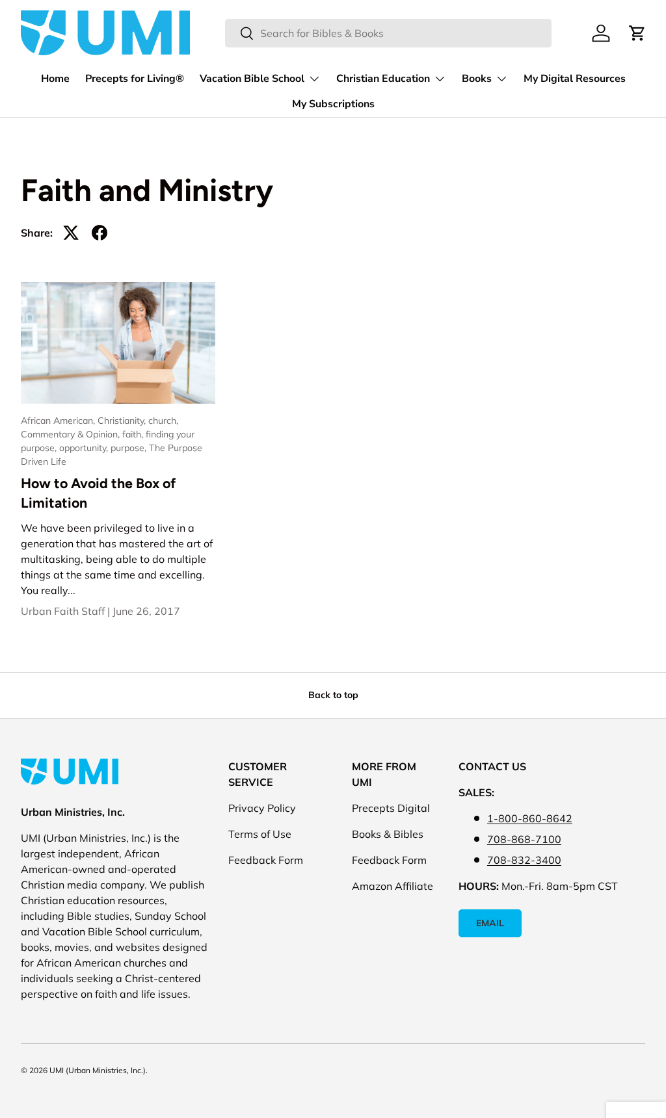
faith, (134, 434)
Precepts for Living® (134, 79)
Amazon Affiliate (392, 885)
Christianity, (123, 420)
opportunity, (85, 448)
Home (55, 79)
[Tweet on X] (71, 232)
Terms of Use (259, 833)
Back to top (333, 695)
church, (163, 420)
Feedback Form (265, 859)
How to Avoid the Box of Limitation (98, 493)
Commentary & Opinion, (71, 434)
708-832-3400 (524, 859)
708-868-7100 (524, 839)
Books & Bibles (387, 833)
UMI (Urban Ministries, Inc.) (97, 1070)
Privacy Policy (262, 807)
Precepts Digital (391, 807)
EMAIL (490, 923)
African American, (59, 420)
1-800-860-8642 (529, 818)
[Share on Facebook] (99, 232)
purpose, (130, 448)
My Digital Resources (575, 79)
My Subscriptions (333, 104)
